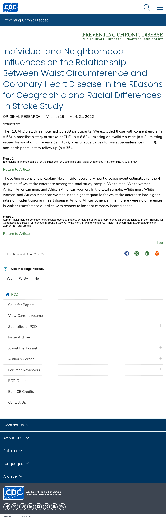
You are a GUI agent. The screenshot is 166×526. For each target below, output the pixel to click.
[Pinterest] (46, 506)
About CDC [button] (13, 437)
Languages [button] (13, 463)
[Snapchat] (54, 506)
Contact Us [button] (14, 424)
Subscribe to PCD (22, 326)
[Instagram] (22, 506)
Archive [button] (10, 476)
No (36, 278)
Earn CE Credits (21, 391)
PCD (14, 294)
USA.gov (26, 516)
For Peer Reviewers (24, 370)
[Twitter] (14, 506)
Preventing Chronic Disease (25, 20)
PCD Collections (21, 380)
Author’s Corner (21, 359)
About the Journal (22, 348)
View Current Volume (25, 315)
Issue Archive (19, 337)
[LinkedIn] (30, 506)
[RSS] (62, 506)
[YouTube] (38, 506)
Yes (9, 278)
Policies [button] (10, 450)
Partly (23, 278)
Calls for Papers (21, 304)
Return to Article (16, 169)
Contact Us (17, 402)
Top (160, 242)
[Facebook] (6, 506)
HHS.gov (9, 516)
